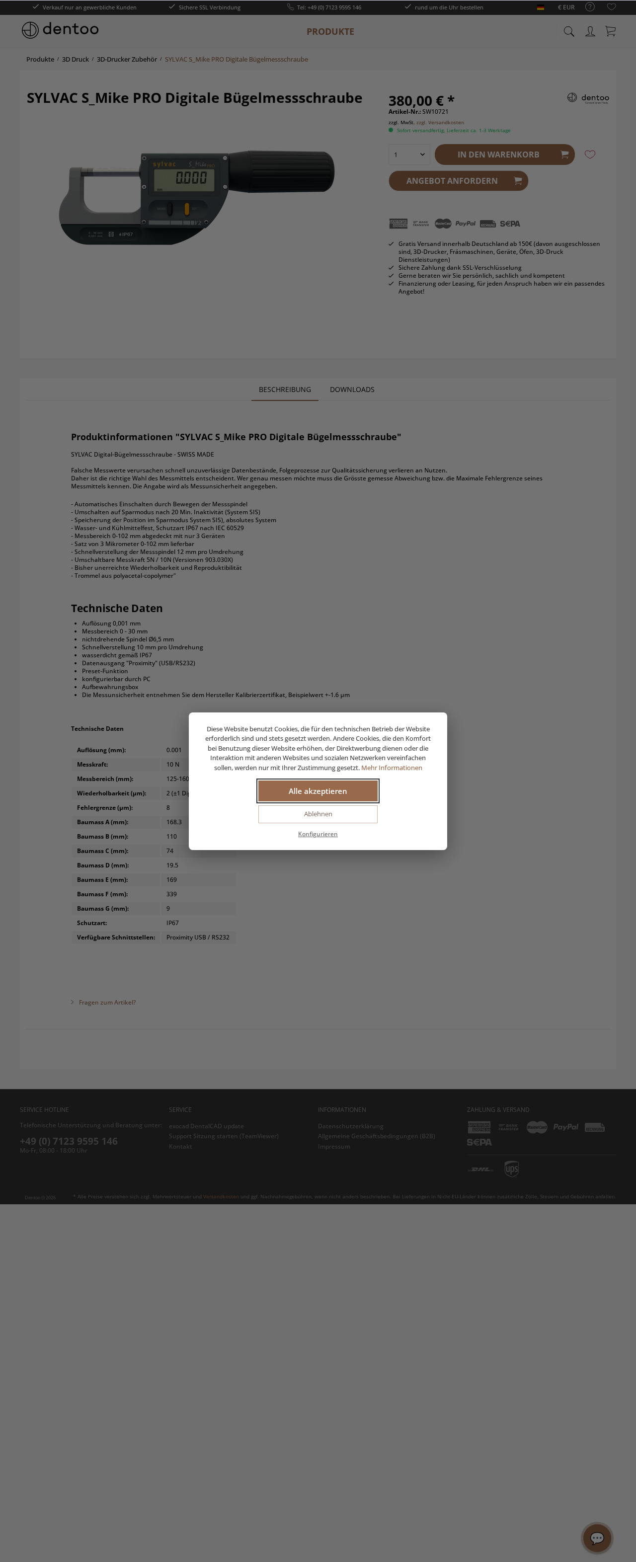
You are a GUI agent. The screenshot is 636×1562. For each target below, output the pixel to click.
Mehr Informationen (391, 767)
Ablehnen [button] (318, 813)
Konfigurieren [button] (318, 834)
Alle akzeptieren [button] (318, 791)
